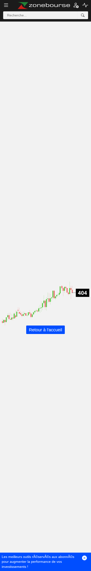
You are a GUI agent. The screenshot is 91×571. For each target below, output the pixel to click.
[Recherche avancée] (82, 15)
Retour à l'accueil (45, 329)
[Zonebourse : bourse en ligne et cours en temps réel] (43, 5)
